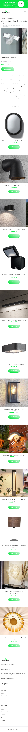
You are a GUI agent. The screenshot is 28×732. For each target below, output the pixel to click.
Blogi (2, 709)
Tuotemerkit (4, 696)
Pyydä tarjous (21, 3)
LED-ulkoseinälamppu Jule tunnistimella (14, 455)
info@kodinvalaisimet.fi (7, 678)
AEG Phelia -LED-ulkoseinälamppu (14, 364)
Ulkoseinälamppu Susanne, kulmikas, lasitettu (14, 410)
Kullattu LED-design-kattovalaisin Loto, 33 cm (14, 638)
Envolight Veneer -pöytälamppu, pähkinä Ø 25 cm (14, 546)
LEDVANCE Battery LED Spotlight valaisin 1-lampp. (14, 275)
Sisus (2, 693)
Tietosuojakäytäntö (6, 718)
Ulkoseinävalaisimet (6, 59)
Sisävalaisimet (5, 690)
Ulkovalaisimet (12, 57)
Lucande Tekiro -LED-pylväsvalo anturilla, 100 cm (14, 500)
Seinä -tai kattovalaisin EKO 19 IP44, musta (14, 141)
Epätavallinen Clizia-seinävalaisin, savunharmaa (14, 592)
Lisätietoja (7, 69)
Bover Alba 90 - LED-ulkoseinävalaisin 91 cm (14, 320)
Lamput (3, 687)
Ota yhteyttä (4, 712)
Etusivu (3, 23)
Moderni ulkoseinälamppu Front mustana (14, 185)
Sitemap (3, 720)
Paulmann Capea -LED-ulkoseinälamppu (14, 230)
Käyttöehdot (4, 715)
